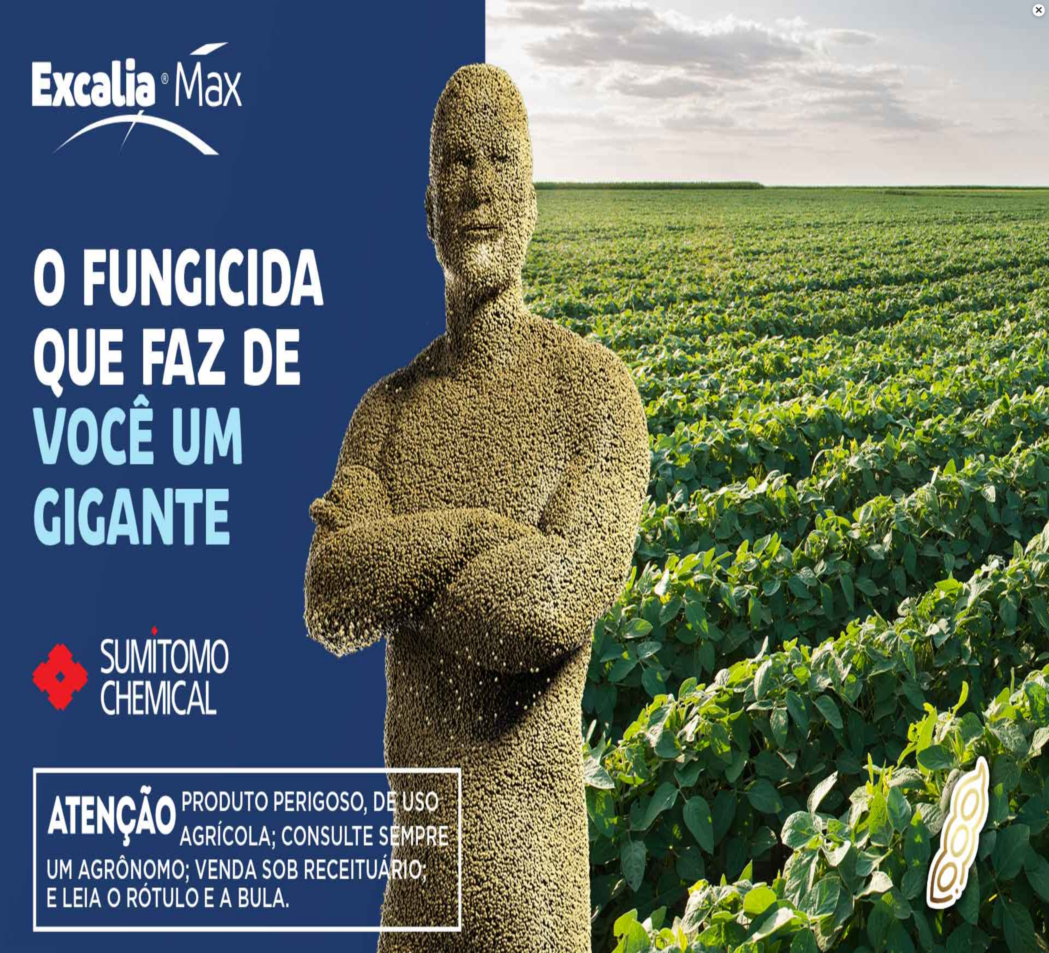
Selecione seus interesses (671, 9)
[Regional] (258, 301)
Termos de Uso (380, 795)
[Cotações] (552, 218)
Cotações (458, 88)
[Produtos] (258, 218)
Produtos (464, 111)
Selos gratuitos (676, 800)
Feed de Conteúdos (682, 790)
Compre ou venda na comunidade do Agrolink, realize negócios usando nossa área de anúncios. (618, 311)
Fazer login (745, 448)
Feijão (493, 810)
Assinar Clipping (678, 810)
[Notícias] (405, 301)
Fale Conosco (677, 757)
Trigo (492, 840)
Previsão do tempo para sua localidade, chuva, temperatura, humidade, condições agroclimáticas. (472, 228)
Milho (492, 820)
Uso (409, 924)
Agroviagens (733, 88)
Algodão (496, 770)
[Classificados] (552, 301)
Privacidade (427, 795)
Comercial (673, 88)
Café (491, 790)
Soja (490, 830)
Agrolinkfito (271, 88)
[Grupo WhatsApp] (1030, 935)
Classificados (593, 293)
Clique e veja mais (303, 261)
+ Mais (785, 88)
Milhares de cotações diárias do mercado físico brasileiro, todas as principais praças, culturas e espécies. (620, 228)
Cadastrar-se (746, 468)
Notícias (512, 88)
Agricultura (396, 88)
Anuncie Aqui (673, 780)
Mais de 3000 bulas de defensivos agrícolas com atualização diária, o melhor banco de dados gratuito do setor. (322, 232)
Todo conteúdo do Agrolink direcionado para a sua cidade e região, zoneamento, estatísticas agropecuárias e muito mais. (318, 315)
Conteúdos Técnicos (587, 111)
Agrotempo (566, 88)
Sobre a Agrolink (678, 770)
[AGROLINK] (279, 52)
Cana (491, 800)
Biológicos (584, 810)
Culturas (334, 88)
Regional (620, 88)
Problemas (514, 111)
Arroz (492, 780)
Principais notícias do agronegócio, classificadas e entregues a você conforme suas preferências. (468, 311)
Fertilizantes (587, 820)
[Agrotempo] (405, 218)
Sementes (584, 830)
